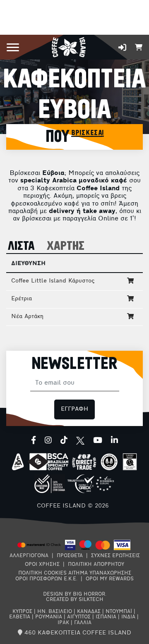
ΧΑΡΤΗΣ (65, 246)
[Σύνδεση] (122, 47)
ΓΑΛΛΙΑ (82, 622)
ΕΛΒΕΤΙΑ (19, 617)
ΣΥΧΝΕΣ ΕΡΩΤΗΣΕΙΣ (115, 555)
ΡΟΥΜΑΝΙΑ (48, 617)
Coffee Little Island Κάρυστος (52, 281)
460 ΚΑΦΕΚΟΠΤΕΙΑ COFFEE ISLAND (76, 633)
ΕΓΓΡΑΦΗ (74, 409)
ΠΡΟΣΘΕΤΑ (70, 555)
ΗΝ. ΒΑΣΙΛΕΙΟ (54, 611)
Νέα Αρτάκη (27, 317)
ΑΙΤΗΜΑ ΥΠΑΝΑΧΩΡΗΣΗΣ (99, 573)
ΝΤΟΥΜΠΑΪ (119, 611)
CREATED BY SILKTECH (74, 599)
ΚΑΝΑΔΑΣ (89, 611)
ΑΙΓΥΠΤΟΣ (79, 617)
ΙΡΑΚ (63, 622)
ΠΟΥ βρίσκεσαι (75, 137)
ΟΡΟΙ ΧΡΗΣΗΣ (42, 564)
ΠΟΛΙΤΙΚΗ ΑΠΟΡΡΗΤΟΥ (96, 564)
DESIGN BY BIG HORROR (74, 594)
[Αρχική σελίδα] (68, 46)
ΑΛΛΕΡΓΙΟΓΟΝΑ (29, 555)
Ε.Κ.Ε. (70, 579)
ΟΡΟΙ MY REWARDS (110, 579)
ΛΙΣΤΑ (21, 246)
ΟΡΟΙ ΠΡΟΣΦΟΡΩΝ (38, 579)
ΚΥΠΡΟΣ (22, 611)
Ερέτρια (21, 299)
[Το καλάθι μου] (138, 46)
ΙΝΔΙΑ (128, 617)
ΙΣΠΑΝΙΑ (106, 617)
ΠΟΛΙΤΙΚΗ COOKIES (42, 573)
